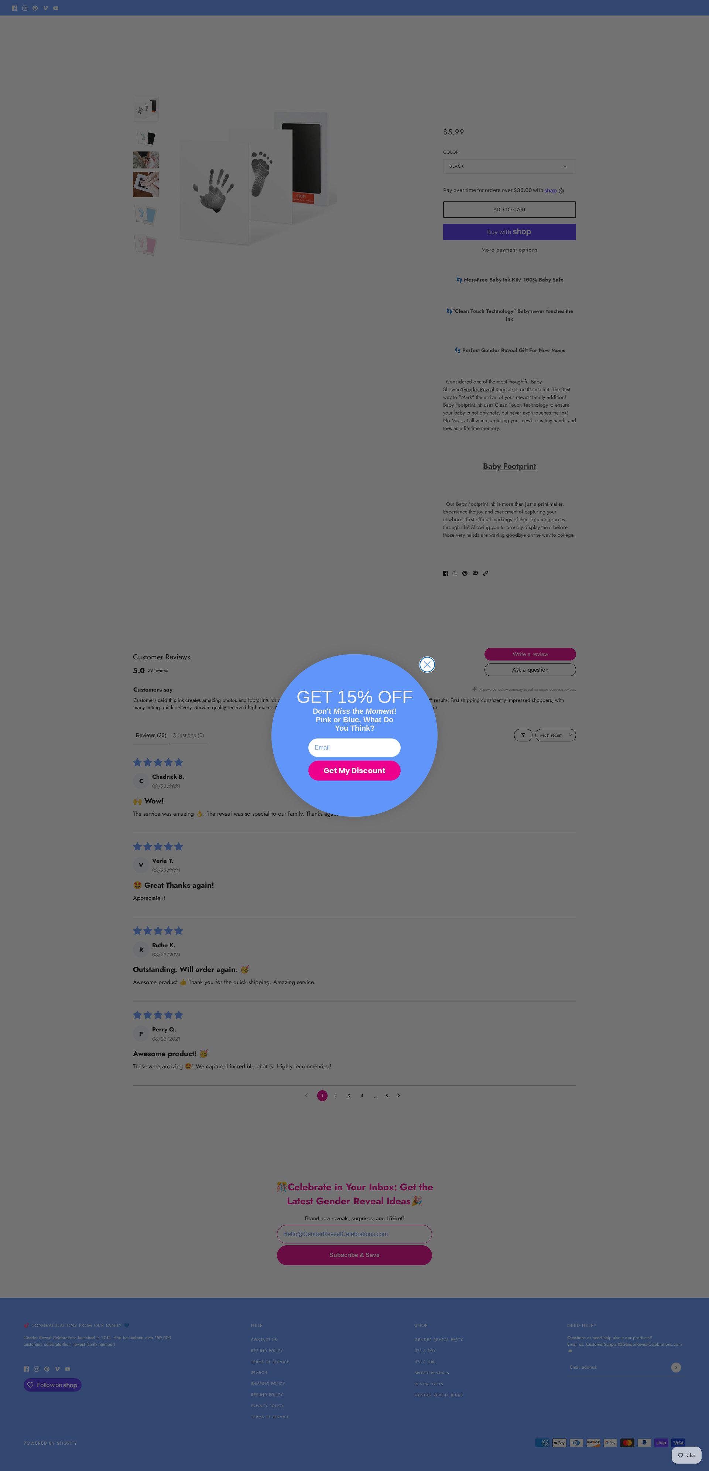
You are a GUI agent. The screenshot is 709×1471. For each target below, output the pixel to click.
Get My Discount (354, 770)
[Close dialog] (427, 664)
